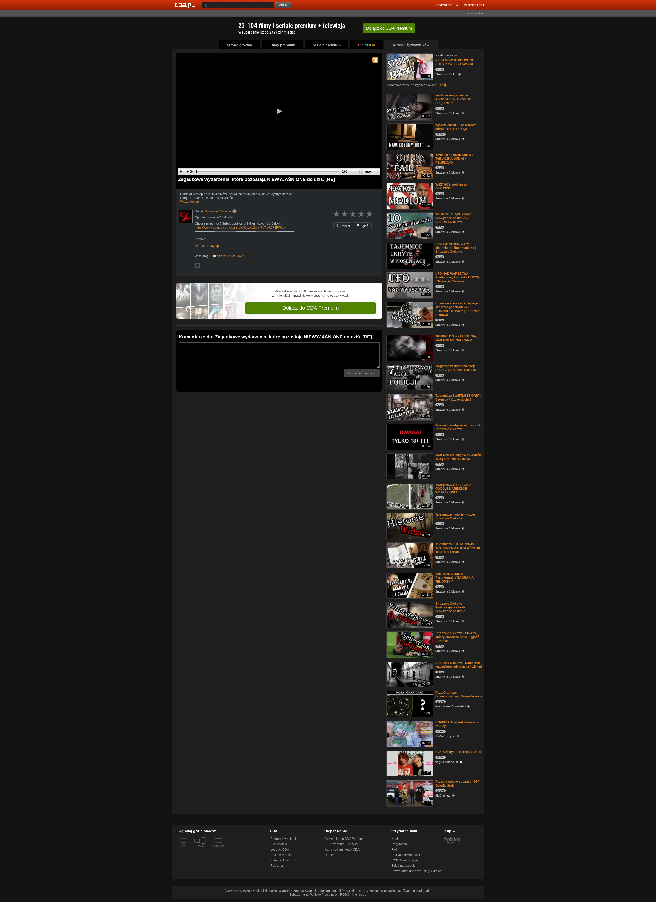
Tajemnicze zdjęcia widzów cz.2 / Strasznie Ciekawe (458, 427)
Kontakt (397, 839)
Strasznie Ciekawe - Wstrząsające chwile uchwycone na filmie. (450, 607)
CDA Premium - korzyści (341, 844)
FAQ (394, 849)
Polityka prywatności (406, 855)
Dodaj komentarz (362, 373)
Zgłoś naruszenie (404, 865)
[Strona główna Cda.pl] (185, 5)
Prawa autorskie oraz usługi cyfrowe (417, 871)
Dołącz (389, 28)
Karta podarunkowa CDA (342, 849)
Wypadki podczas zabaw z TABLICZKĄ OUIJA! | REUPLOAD (454, 158)
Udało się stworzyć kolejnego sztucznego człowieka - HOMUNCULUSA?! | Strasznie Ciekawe (457, 309)
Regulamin (399, 844)
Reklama (276, 865)
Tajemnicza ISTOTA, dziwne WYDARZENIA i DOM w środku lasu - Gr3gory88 (457, 548)
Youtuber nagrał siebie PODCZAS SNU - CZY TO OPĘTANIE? (453, 99)
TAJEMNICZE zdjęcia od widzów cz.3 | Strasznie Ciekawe (458, 457)
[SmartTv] (204, 849)
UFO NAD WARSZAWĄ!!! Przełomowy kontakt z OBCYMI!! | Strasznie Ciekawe (459, 277)
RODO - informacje (405, 860)
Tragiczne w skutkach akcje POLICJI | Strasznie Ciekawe (456, 368)
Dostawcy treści (281, 855)
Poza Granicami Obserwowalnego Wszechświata (458, 694)
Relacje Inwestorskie (284, 839)
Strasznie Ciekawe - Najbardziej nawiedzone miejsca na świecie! (458, 665)
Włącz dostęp (189, 201)
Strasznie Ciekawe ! (231, 256)
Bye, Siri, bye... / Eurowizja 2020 (458, 752)
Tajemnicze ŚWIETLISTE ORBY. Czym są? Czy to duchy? (458, 397)
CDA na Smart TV (282, 860)
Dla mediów (278, 844)
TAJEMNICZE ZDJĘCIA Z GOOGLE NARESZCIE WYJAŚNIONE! (453, 488)
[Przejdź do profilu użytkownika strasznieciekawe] (186, 216)
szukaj (283, 5)
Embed (344, 226)
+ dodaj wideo (475, 13)
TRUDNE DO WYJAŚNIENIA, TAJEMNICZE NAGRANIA (456, 338)
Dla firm (330, 855)
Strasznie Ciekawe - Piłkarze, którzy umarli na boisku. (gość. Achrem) (457, 637)
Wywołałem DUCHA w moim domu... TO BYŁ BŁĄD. (455, 127)
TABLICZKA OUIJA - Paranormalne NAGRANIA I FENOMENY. (455, 577)
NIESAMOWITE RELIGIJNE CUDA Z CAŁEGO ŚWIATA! (454, 62)
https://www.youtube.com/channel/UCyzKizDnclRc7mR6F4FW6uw (241, 227)
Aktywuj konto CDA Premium (344, 839)
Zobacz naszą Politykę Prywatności (314, 894)
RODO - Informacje (353, 894)
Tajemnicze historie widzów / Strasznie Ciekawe (455, 516)
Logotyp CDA (279, 849)
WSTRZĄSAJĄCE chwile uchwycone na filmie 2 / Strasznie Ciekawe (453, 218)
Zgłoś (364, 226)
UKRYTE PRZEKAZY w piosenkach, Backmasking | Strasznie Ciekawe (455, 247)
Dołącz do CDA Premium (310, 308)
